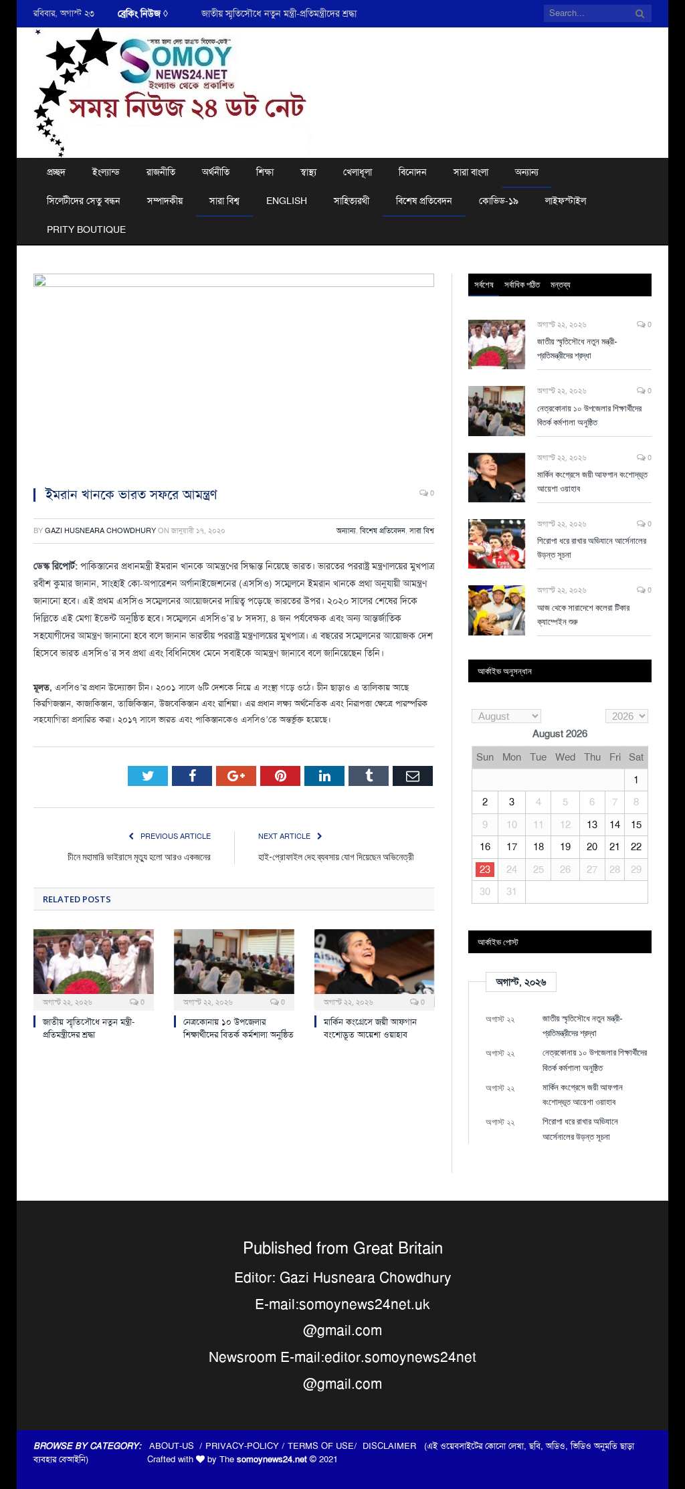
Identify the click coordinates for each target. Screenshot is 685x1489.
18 (538, 847)
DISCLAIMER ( (395, 1446)
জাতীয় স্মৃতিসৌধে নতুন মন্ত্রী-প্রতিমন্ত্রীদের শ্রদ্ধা (279, 13)
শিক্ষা (265, 172)
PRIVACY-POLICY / (246, 1446)
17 (511, 847)
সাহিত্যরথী (351, 201)
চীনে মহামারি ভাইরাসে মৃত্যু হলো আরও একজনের (139, 856)
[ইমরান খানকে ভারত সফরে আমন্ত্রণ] (233, 374)
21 (614, 847)
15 (636, 824)
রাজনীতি (160, 172)
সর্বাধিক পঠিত (522, 284)
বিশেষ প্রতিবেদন (424, 201)
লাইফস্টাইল (565, 201)
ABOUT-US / (177, 1446)
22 (636, 847)
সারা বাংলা (471, 172)
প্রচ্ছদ (56, 172)
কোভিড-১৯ (498, 201)
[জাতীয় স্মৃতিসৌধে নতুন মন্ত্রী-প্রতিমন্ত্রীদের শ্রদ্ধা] (93, 968)
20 (592, 847)
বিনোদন (413, 172)
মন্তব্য (561, 284)
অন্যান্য (527, 172)
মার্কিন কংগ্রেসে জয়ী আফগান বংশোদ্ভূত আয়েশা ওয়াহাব (370, 1028)
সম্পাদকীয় (165, 201)
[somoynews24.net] (173, 90)
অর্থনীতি (215, 172)
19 (565, 847)
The (263, 1459)
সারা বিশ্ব (224, 201)
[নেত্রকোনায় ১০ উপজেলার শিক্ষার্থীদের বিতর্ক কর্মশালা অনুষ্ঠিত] (234, 968)
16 (485, 847)
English (286, 201)
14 (614, 824)
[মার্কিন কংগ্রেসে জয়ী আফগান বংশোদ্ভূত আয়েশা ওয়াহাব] (374, 968)
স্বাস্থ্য (308, 172)
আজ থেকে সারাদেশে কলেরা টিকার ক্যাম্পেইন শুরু (583, 614)
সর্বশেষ (484, 284)
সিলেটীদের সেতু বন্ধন (83, 201)
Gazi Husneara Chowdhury (100, 531)
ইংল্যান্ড (106, 172)
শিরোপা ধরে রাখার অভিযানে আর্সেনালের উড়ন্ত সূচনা (591, 547)
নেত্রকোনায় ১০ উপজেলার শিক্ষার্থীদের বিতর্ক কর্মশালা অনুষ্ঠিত (238, 1028)
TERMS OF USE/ (325, 1446)
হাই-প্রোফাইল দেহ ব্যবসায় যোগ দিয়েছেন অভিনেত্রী (336, 856)
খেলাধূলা (357, 172)
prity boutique (86, 229)
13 (592, 824)
